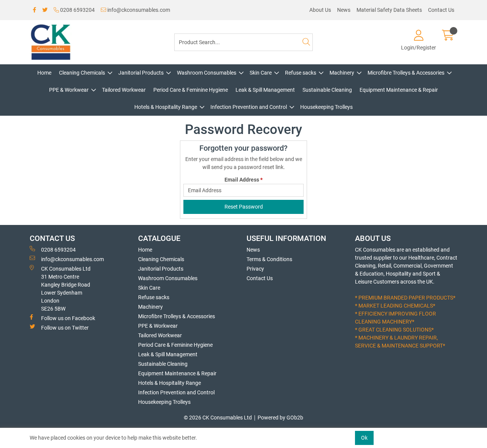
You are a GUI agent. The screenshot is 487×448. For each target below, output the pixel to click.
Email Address (243, 180)
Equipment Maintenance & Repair (399, 90)
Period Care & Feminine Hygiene (190, 90)
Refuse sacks (300, 73)
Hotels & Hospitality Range (165, 107)
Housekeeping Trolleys (326, 107)
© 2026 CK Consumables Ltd (218, 418)
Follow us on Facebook (68, 318)
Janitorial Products (141, 73)
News (343, 10)
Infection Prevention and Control (248, 107)
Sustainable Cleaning (327, 90)
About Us (320, 10)
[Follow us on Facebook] (34, 10)
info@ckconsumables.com (138, 10)
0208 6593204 (77, 10)
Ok (364, 438)
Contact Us (441, 10)
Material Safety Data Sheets (389, 10)
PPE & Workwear (69, 90)
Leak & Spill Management (265, 90)
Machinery (341, 73)
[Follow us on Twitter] (45, 10)
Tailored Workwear (124, 90)
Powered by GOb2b (280, 418)
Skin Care (261, 73)
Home (44, 73)
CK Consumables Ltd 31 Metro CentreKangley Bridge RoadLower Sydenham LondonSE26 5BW (66, 289)
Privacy (255, 269)
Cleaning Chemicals (82, 73)
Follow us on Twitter (65, 328)
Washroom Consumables (206, 73)
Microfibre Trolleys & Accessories (406, 73)
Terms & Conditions (269, 259)
